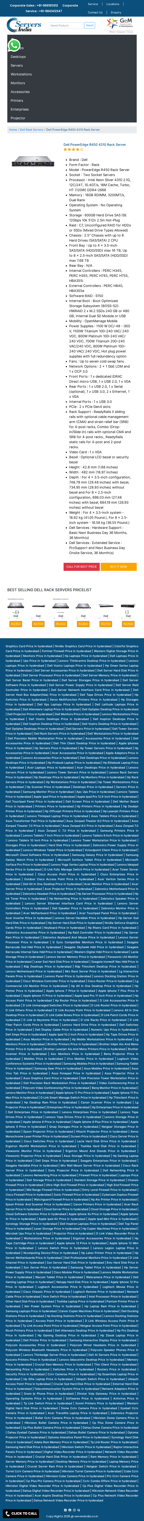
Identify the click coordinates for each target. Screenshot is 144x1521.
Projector (18, 118)
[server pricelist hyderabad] (74, 1510)
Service (93, 4)
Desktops (18, 57)
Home (13, 129)
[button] (17, 612)
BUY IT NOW (118, 566)
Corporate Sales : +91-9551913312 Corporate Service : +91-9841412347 (44, 8)
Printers (17, 100)
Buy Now (38, 624)
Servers (17, 65)
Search (90, 25)
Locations (112, 4)
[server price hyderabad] (69, 1510)
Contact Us (95, 12)
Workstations (21, 74)
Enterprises (20, 109)
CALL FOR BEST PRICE (81, 566)
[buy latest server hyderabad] (78, 1510)
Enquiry (116, 12)
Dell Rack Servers (32, 129)
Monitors (18, 83)
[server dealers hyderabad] (65, 1510)
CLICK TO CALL (24, 1513)
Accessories (20, 92)
